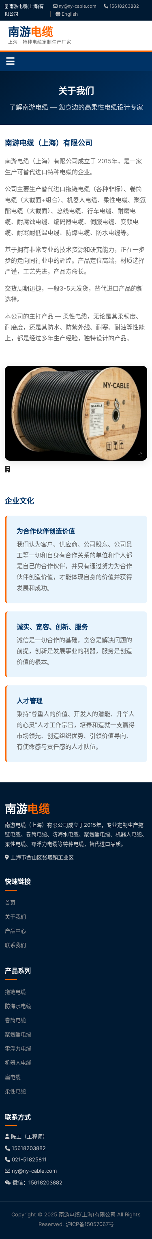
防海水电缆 (18, 1006)
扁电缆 (13, 1077)
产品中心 (15, 930)
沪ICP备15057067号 (90, 1224)
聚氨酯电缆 (18, 1034)
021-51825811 (29, 1159)
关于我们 (15, 916)
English (69, 14)
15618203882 (123, 6)
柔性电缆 (15, 1091)
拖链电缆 (15, 991)
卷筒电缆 (15, 1020)
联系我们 (15, 945)
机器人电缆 (18, 1062)
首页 (10, 902)
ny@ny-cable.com (77, 6)
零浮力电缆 (18, 1048)
